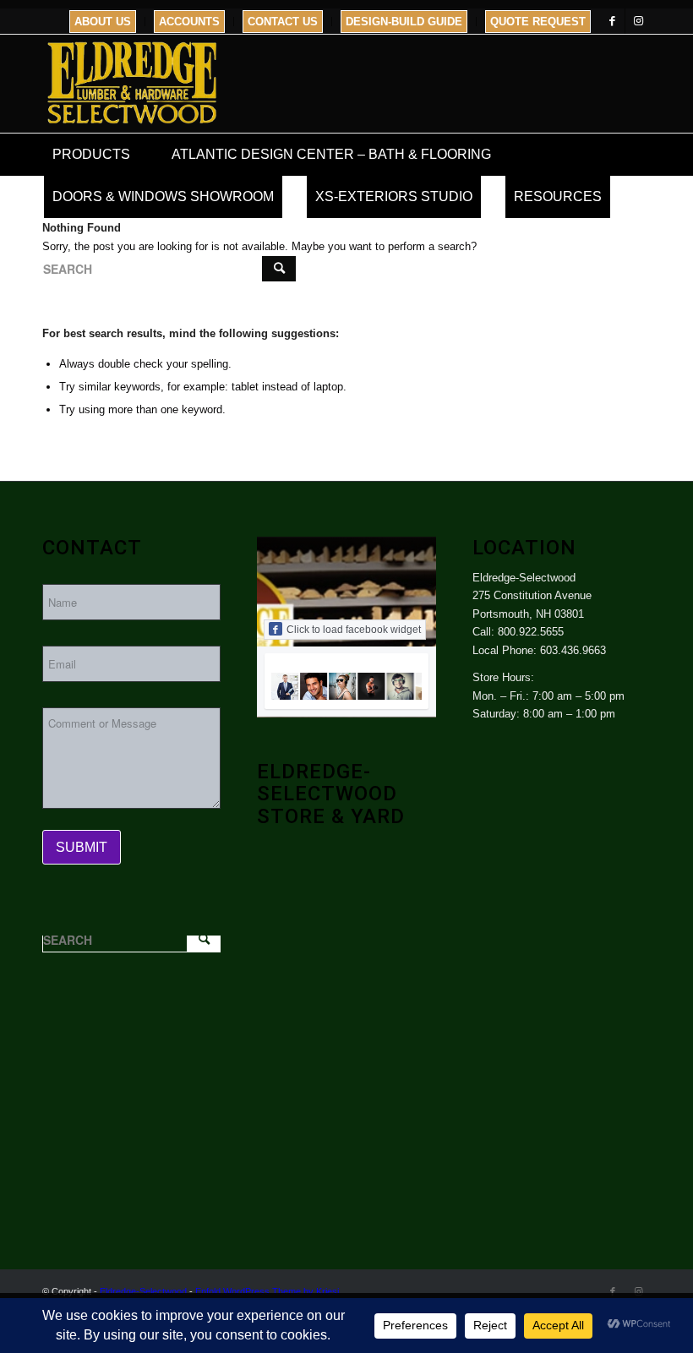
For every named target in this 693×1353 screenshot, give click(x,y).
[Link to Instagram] (638, 21)
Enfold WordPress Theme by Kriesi (267, 1291)
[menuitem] (103, 21)
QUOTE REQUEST (538, 21)
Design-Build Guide (404, 21)
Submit (81, 847)
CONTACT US (283, 21)
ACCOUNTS (189, 21)
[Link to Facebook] (612, 21)
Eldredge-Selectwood (143, 1291)
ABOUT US (102, 21)
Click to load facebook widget (353, 630)
